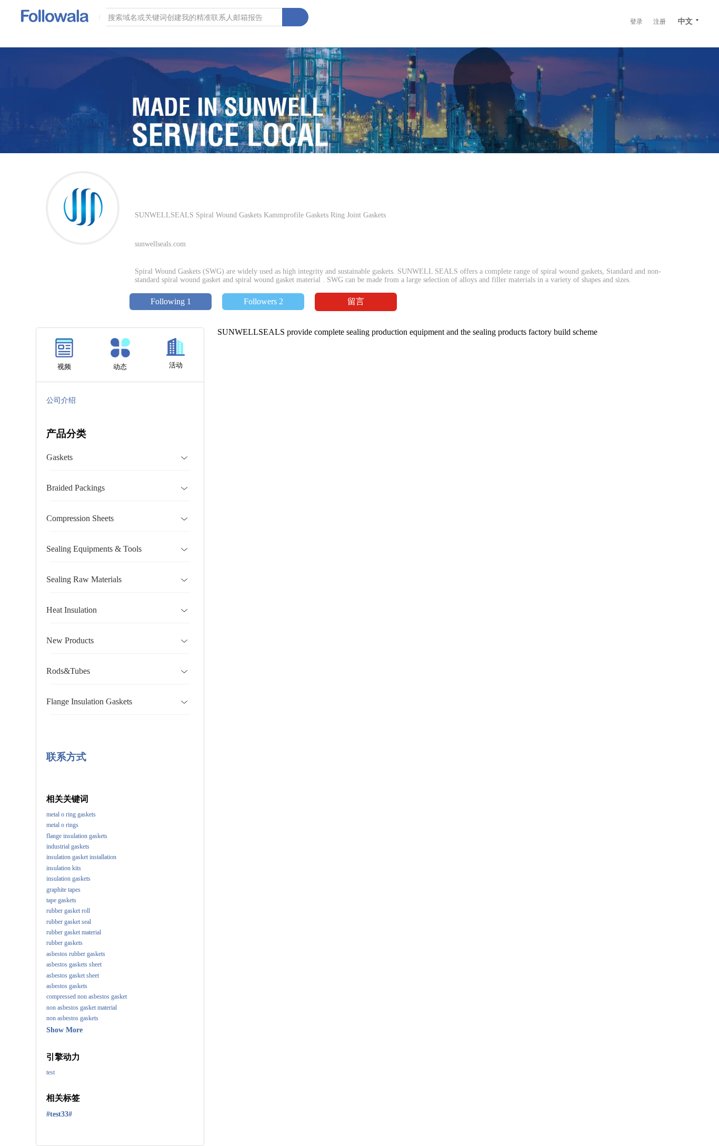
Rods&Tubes (68, 670)
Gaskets (59, 457)
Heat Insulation (71, 609)
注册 (659, 21)
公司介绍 (61, 400)
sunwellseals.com (160, 244)
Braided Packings (75, 487)
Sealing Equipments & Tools (94, 548)
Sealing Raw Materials (84, 579)
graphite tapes (63, 889)
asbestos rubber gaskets (75, 954)
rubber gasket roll (68, 910)
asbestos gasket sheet (72, 975)
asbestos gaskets (66, 986)
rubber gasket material (73, 932)
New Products (70, 640)
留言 (355, 301)
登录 (636, 21)
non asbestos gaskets (72, 1018)
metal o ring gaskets (71, 814)
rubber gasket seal (68, 921)
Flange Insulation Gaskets (89, 701)
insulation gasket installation (81, 857)
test (50, 1072)
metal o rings (62, 825)
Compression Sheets (80, 518)
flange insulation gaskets (76, 836)
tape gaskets (61, 900)
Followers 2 (263, 301)
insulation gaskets (68, 878)
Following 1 (171, 301)
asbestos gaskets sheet (74, 964)
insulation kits (63, 868)
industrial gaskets (67, 846)
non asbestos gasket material (81, 1007)
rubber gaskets (64, 942)
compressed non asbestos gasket (86, 996)
